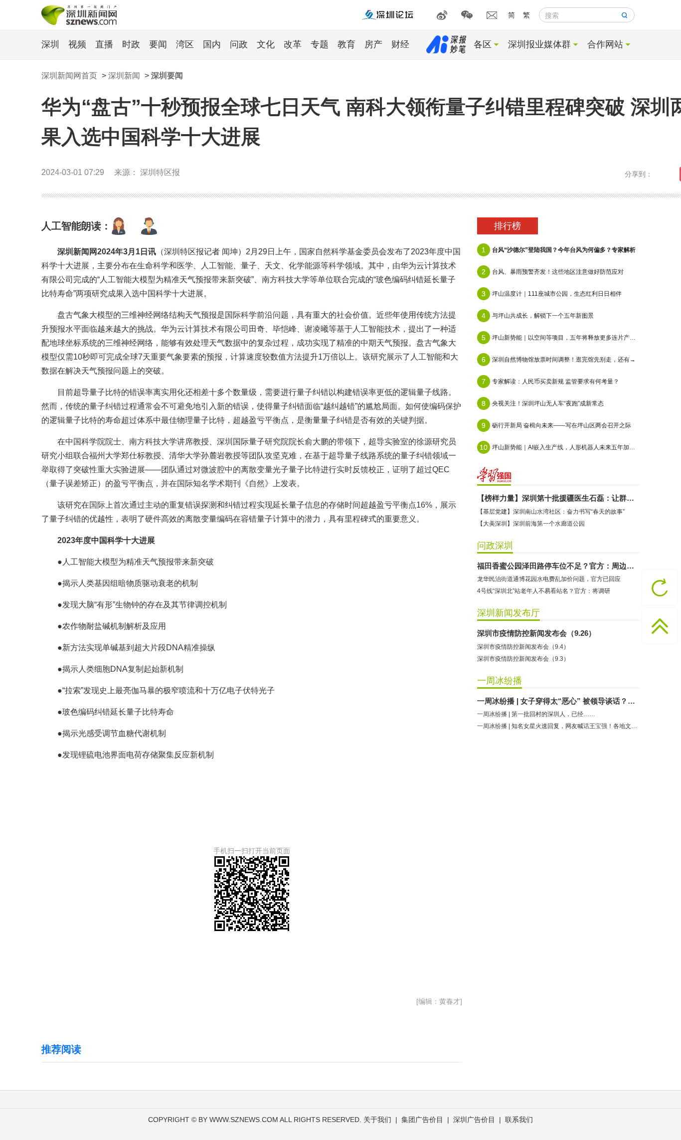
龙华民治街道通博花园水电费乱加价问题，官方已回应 (549, 578)
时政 (131, 44)
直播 (104, 44)
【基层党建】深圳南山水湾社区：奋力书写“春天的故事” (551, 511)
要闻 (158, 44)
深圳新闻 (124, 75)
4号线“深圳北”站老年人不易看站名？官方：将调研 (543, 590)
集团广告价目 (422, 1120)
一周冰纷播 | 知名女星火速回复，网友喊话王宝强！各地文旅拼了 (558, 726)
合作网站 (605, 44)
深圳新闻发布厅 (508, 613)
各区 (483, 44)
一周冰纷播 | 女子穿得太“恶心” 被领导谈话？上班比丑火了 (558, 701)
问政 (239, 44)
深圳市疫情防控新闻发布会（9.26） (536, 633)
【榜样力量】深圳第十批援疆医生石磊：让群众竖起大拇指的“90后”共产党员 (558, 498)
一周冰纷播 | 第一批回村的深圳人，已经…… (536, 714)
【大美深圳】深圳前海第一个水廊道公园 (531, 523)
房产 (373, 44)
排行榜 (507, 226)
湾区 (185, 44)
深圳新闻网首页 (69, 75)
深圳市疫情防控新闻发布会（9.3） (523, 658)
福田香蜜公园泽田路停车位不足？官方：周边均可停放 (558, 566)
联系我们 (519, 1120)
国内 (212, 44)
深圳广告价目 (474, 1120)
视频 (77, 44)
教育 (346, 44)
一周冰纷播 (499, 681)
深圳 (50, 44)
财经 (400, 44)
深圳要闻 (167, 75)
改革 (293, 44)
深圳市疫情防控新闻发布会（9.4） (523, 646)
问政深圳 (495, 546)
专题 (320, 44)
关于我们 (377, 1120)
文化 (266, 44)
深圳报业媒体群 (539, 44)
